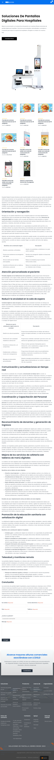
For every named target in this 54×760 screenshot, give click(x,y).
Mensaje (7, 621)
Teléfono (32, 609)
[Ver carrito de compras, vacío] (51, 2)
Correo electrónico (35, 602)
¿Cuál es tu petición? (7, 615)
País (5, 609)
